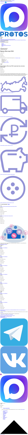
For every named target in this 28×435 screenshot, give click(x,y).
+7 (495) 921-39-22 (2, 314)
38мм (1, 273)
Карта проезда (23, 409)
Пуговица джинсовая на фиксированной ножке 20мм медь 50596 (8, 206)
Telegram (6, 314)
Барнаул (4, 419)
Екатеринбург (5, 412)
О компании (8, 1)
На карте (2, 312)
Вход (14, 39)
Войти (6, 244)
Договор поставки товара (3, 317)
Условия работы (2, 1)
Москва (3, 31)
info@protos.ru (11, 314)
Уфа (3, 414)
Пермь (4, 416)
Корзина (9, 39)
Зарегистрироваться (2, 244)
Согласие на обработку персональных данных (6, 316)
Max (8, 314)
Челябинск (4, 415)
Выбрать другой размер (4, 49)
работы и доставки (6, 62)
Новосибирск (5, 413)
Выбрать (3, 247)
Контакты (11, 1)
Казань (4, 411)
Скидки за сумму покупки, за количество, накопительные (7, 174)
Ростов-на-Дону (5, 417)
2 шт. (9, 204)
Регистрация (12, 39)
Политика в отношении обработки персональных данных (7, 315)
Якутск (4, 418)
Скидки (5, 1)
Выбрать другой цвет (4, 48)
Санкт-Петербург (5, 410)
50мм (1, 301)
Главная (1, 39)
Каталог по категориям (5, 39)
